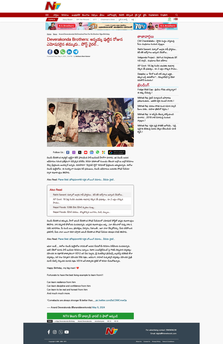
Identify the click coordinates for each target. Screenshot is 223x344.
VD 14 (116, 321)
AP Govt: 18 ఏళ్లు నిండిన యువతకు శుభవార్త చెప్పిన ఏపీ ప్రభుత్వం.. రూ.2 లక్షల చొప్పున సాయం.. (88, 201)
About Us (139, 341)
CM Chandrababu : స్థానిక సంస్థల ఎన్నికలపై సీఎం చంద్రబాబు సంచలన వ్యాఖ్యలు (156, 42)
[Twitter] (79, 153)
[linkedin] (69, 51)
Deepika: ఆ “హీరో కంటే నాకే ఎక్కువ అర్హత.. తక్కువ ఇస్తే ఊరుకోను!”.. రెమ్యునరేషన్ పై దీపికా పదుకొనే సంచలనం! (156, 77)
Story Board (67, 19)
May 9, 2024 (98, 307)
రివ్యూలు (94, 15)
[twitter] (56, 51)
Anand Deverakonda (85, 321)
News (55, 34)
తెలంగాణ (85, 15)
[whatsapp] (62, 51)
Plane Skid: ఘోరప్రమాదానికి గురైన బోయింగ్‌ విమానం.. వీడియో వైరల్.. (86, 179)
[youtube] (67, 332)
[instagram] (55, 332)
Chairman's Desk (108, 19)
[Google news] (92, 152)
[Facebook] (67, 153)
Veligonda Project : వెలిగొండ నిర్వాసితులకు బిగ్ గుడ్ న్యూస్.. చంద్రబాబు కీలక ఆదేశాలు (157, 59)
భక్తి (133, 19)
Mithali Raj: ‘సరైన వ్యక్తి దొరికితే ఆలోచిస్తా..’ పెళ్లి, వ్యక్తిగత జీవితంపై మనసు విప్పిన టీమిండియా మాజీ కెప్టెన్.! (157, 128)
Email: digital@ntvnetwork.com (163, 333)
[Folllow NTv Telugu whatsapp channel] (169, 19)
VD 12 (109, 321)
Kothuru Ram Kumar (83, 56)
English (164, 15)
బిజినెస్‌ (121, 15)
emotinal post (99, 321)
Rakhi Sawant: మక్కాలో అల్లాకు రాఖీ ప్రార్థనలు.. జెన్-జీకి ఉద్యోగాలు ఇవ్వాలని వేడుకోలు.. (88, 194)
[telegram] (75, 51)
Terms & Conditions (168, 341)
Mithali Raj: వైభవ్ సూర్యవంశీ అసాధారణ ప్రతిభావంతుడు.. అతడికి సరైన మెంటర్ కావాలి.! (156, 99)
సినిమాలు (65, 15)
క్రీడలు (102, 15)
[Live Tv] (176, 19)
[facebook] (50, 51)
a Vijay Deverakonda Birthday (65, 321)
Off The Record (82, 19)
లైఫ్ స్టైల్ (138, 15)
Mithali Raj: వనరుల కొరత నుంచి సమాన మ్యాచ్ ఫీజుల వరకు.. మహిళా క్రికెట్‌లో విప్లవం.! (157, 107)
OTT (95, 19)
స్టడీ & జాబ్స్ (123, 19)
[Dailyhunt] (103, 153)
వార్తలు (56, 15)
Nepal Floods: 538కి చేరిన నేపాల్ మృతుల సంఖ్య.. (74, 207)
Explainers (153, 15)
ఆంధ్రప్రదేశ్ (76, 15)
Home (49, 34)
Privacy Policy (156, 341)
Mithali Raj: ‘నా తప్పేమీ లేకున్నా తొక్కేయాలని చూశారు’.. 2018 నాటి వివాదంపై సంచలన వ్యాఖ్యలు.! (156, 117)
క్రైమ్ (145, 15)
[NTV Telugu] (52, 6)
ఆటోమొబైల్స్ (112, 15)
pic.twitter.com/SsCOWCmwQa (111, 300)
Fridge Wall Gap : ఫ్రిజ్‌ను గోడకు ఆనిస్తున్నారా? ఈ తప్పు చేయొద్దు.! (157, 91)
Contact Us (147, 341)
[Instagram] (73, 153)
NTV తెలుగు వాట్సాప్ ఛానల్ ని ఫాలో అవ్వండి (90, 316)
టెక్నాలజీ (129, 15)
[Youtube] (85, 153)
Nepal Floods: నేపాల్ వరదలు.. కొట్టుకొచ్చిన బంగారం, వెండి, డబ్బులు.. (81, 212)
